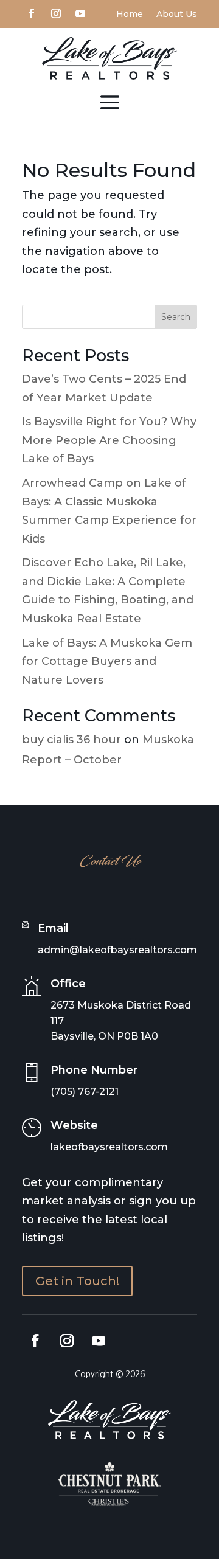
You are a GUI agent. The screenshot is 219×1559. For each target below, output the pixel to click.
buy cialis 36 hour (71, 739)
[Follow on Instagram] (56, 12)
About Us (176, 14)
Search (175, 316)
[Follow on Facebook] (31, 12)
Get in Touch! (77, 1281)
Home (129, 14)
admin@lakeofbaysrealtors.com (117, 950)
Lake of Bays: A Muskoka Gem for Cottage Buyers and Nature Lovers (107, 661)
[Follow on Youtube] (80, 12)
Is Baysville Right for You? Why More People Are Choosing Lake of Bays (109, 440)
